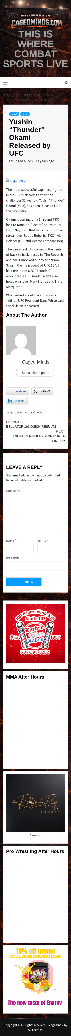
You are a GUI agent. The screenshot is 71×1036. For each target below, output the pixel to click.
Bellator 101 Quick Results (31, 424)
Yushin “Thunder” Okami (28, 412)
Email (42, 540)
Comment (14, 491)
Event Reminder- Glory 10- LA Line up (39, 436)
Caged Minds (24, 161)
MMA (14, 114)
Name (11, 540)
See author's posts (35, 372)
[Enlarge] (60, 609)
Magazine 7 (56, 1025)
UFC (25, 114)
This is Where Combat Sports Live (35, 48)
